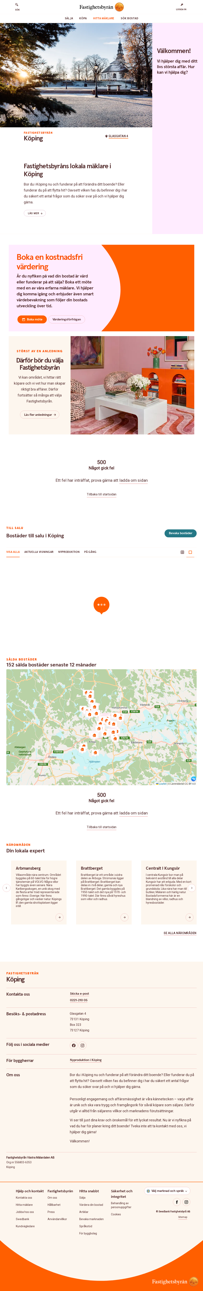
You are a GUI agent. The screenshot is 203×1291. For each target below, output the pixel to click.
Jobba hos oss (25, 1212)
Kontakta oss (24, 1197)
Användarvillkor (57, 1219)
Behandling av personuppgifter (121, 1205)
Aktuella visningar (39, 552)
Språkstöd (85, 1226)
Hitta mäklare (103, 18)
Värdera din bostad (91, 1204)
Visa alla (13, 552)
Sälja (69, 18)
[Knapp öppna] (59, 917)
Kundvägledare (25, 1226)
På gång (90, 552)
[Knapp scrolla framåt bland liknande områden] (192, 888)
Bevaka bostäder (180, 533)
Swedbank (22, 1219)
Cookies (116, 1214)
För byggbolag (88, 1233)
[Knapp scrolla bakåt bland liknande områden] (7, 888)
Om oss (52, 1197)
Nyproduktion (68, 552)
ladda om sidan (133, 480)
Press (51, 1212)
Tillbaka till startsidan (101, 494)
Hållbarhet (54, 1204)
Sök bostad (129, 18)
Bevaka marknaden (91, 1219)
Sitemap (182, 1217)
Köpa (83, 18)
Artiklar (83, 1212)
